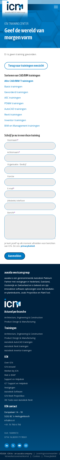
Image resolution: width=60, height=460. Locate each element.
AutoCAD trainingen (15, 109)
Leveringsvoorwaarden (47, 453)
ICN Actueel (9, 366)
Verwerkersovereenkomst (17, 456)
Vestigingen (9, 387)
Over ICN (8, 362)
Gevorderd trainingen (16, 92)
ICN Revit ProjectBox (14, 395)
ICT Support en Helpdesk (16, 383)
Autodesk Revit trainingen (16, 346)
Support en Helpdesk (14, 379)
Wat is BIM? (10, 375)
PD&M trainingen (13, 103)
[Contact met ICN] (26, 445)
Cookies (36, 456)
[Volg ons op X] (13, 445)
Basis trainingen (13, 86)
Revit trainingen (13, 114)
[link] (15, 9)
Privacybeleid (50, 456)
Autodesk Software (13, 391)
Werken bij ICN (11, 370)
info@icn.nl (9, 420)
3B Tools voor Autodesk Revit (18, 400)
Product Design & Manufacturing (19, 321)
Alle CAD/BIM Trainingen (18, 80)
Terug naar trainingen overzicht (26, 65)
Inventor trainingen (15, 120)
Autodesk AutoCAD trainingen (18, 342)
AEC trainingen (12, 97)
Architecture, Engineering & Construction (23, 317)
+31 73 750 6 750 (12, 424)
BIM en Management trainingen (22, 125)
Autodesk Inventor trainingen (18, 350)
